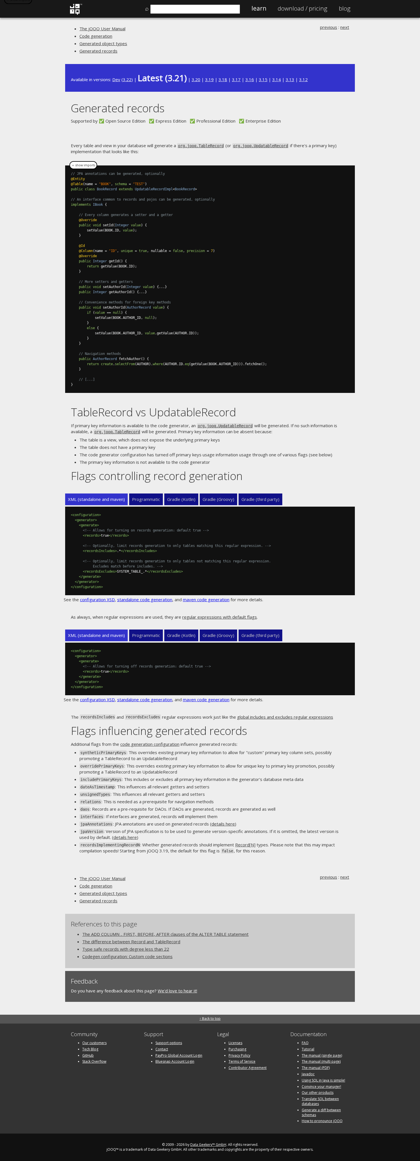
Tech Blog (90, 1049)
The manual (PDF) (316, 1067)
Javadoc (308, 1074)
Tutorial (308, 1049)
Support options (168, 1042)
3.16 (249, 79)
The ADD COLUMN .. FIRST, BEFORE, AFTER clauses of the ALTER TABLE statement (165, 934)
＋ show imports (83, 165)
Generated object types (103, 43)
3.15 (263, 79)
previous (328, 27)
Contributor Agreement (248, 1067)
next (344, 27)
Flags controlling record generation (157, 475)
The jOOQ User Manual (102, 28)
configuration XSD (97, 599)
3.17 (236, 79)
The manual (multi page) (321, 1061)
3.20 (196, 79)
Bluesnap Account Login (174, 1061)
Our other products (317, 1092)
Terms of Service (242, 1061)
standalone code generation (144, 599)
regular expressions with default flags (219, 617)
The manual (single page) (322, 1055)
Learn (258, 8)
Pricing (302, 8)
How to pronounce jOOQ (322, 1120)
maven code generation (206, 599)
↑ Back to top (210, 1018)
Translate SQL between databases (320, 1101)
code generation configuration (149, 744)
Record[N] (245, 845)
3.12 (303, 79)
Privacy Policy (239, 1055)
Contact (161, 1049)
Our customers (94, 1042)
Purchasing (237, 1049)
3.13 (290, 79)
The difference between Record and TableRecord (131, 941)
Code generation (95, 36)
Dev (116, 79)
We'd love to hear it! (177, 991)
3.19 (209, 79)
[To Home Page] (75, 13)
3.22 (127, 79)
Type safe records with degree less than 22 (125, 949)
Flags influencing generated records (159, 730)
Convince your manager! (321, 1086)
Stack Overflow (94, 1061)
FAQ (305, 1042)
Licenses (235, 1042)
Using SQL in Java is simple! (323, 1080)
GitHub (88, 1055)
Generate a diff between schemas (321, 1112)
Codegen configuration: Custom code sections (127, 956)
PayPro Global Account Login (178, 1055)
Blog (345, 8)
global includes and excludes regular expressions (285, 717)
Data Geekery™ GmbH (208, 1144)
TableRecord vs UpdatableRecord (153, 411)
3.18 (223, 79)
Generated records (98, 51)
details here (223, 824)
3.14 (276, 79)
